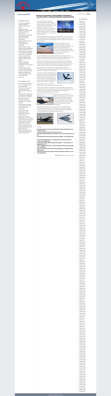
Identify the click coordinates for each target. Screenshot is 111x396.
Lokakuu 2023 (82, 77)
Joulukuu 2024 (82, 54)
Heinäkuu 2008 (82, 363)
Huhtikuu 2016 (82, 227)
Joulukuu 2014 (82, 253)
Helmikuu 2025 (82, 51)
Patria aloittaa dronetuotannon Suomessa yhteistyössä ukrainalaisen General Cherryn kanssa (25, 25)
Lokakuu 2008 (82, 361)
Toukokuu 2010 (82, 339)
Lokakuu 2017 (82, 197)
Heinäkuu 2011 (82, 321)
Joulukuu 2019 (82, 154)
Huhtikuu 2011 (82, 326)
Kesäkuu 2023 (82, 84)
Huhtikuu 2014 (82, 266)
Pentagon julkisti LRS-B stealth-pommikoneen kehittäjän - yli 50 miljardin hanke (55, 136)
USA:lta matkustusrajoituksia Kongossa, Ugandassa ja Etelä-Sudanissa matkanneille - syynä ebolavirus (25, 58)
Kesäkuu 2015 (82, 243)
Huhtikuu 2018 (82, 187)
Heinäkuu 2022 (82, 102)
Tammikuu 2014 (82, 271)
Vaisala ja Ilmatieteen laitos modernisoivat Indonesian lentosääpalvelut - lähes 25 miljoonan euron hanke (26, 64)
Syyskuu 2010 (82, 336)
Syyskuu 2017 (82, 198)
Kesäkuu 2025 (82, 44)
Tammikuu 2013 (82, 291)
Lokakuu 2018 (82, 177)
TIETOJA (67, 10)
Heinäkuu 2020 (82, 142)
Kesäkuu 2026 (82, 24)
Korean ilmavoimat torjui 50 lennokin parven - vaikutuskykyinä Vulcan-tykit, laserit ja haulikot (25, 85)
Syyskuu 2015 (82, 238)
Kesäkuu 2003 (82, 391)
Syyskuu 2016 (82, 218)
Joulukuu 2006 (82, 374)
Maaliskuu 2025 (82, 49)
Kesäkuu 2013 (82, 283)
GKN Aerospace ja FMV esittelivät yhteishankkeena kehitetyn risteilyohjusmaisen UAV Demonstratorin (25, 37)
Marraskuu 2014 (82, 255)
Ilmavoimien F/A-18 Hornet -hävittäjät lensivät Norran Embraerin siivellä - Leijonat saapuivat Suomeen (25, 118)
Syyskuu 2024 (82, 59)
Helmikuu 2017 (82, 210)
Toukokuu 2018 (82, 185)
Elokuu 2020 (81, 140)
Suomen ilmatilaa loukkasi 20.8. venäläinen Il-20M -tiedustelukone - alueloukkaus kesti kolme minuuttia (25, 69)
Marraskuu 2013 (82, 275)
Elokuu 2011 (81, 319)
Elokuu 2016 (81, 220)
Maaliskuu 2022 (82, 109)
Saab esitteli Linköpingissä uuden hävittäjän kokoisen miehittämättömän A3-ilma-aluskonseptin (25, 43)
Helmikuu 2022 (82, 110)
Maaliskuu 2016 (82, 228)
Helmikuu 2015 (82, 250)
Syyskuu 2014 (82, 258)
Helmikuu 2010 (82, 343)
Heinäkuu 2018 (82, 182)
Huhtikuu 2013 (82, 286)
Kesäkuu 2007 (82, 371)
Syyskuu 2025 (82, 39)
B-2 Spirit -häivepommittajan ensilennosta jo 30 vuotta (49, 132)
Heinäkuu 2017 (82, 202)
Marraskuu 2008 (82, 359)
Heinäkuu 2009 (82, 353)
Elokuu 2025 (81, 41)
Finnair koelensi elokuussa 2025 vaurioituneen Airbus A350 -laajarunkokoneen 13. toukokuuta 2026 (25, 90)
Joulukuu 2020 (82, 134)
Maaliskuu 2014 (82, 268)
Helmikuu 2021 (82, 130)
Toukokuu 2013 (82, 285)
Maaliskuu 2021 (82, 129)
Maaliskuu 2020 (82, 149)
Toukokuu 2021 (82, 125)
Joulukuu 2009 (82, 346)
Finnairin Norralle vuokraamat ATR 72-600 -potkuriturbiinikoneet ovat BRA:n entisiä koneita (25, 127)
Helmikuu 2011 (82, 329)
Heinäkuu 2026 (82, 22)
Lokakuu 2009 (82, 349)
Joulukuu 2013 (82, 273)
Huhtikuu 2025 (82, 47)
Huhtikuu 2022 (82, 107)
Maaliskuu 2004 (82, 379)
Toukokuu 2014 (82, 265)
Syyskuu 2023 (82, 79)
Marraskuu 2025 (82, 36)
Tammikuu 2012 (82, 311)
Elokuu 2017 (81, 200)
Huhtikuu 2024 (82, 67)
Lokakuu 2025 (82, 37)
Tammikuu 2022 (82, 112)
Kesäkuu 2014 (82, 263)
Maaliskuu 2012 (82, 308)
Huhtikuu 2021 (82, 127)
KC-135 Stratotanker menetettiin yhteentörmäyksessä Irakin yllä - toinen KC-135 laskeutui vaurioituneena (24, 106)
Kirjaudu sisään (58, 155)
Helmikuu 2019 (82, 170)
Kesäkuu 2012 (82, 303)
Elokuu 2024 (81, 61)
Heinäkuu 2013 (82, 281)
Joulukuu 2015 (82, 233)
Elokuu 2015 (81, 240)
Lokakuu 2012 (82, 296)
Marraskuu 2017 (82, 195)
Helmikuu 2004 (82, 381)
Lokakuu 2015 (82, 236)
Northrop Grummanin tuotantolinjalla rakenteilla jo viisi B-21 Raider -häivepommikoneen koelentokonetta (55, 16)
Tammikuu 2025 (82, 52)
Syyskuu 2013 (82, 278)
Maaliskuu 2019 (82, 168)
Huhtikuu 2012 (82, 306)
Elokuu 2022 (81, 100)
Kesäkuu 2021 (82, 124)
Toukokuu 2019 (82, 165)
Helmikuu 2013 (82, 290)
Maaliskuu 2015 (82, 248)
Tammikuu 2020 (82, 152)
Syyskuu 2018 (82, 178)
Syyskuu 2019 (82, 159)
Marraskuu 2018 (82, 175)
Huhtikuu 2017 (82, 207)
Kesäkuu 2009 (82, 354)
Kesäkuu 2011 (82, 323)
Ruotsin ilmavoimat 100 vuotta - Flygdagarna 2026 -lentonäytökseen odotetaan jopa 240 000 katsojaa (26, 48)
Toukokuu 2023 (82, 86)
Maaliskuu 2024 (82, 69)
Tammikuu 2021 (82, 132)
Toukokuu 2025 (82, 46)
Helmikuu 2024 (82, 71)
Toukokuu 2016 (82, 225)
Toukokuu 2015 (82, 245)
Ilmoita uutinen (21, 77)
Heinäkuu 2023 (82, 82)
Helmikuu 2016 (82, 230)
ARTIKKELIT (56, 10)
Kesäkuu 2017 (82, 203)
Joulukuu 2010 (82, 333)
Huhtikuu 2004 (82, 378)
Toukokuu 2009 (82, 356)
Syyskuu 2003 (82, 387)
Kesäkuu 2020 (82, 144)
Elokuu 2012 (81, 300)
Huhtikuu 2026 (82, 27)
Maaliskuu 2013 (82, 288)
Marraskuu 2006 (82, 376)
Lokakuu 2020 (82, 137)
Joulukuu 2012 (82, 293)
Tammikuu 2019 (82, 172)
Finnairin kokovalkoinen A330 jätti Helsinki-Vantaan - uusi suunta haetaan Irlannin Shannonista (25, 122)
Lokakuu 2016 (82, 217)
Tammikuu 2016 (82, 231)
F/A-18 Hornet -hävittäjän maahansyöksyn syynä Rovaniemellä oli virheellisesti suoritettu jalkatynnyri (24, 112)
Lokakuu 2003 (82, 386)
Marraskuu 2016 (82, 215)
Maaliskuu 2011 (82, 328)
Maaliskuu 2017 (82, 208)
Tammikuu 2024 (82, 72)
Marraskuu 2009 (82, 348)
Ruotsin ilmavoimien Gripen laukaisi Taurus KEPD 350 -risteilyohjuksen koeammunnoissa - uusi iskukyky (25, 53)
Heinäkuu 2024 (82, 62)
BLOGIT (62, 10)
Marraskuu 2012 (82, 295)
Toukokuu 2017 (82, 205)
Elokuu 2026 (81, 21)
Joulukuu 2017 (82, 193)
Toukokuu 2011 (82, 324)
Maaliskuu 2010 (82, 341)
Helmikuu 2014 (82, 270)
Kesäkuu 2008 (82, 364)
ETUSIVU (44, 10)
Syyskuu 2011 (82, 318)
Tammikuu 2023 (82, 92)
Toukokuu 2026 (82, 26)
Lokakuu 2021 (82, 117)
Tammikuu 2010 (82, 344)
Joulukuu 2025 (82, 34)
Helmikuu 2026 (82, 31)
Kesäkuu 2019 (82, 163)
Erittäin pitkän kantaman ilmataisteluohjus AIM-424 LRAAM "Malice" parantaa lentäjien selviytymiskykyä (25, 31)
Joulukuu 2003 (82, 383)
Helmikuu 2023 (82, 90)
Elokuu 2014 (81, 260)
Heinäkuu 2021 (82, 122)
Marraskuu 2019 (82, 155)
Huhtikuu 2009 (82, 358)
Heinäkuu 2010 (82, 338)
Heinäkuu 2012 (82, 301)
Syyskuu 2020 (82, 139)
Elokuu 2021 (81, 120)
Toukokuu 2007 (82, 372)
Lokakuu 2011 (82, 316)
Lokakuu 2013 (82, 276)
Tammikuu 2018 (82, 192)
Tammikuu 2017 (82, 212)
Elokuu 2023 (81, 81)
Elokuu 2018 (81, 180)
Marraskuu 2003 (82, 384)
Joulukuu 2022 (82, 94)
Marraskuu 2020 (82, 135)
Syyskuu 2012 (82, 298)
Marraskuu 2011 (82, 314)
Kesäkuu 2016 (82, 223)
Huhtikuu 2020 (82, 147)
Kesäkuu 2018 (82, 183)
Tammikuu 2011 (82, 331)
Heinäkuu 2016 (82, 222)
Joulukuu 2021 (82, 114)
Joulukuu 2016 (82, 213)
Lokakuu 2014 (82, 256)
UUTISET (49, 10)
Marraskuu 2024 (82, 56)
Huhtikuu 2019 (82, 167)
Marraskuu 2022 (82, 95)
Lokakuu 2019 (82, 157)
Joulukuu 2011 (82, 313)
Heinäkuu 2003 (82, 389)
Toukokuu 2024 (82, 66)
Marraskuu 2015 (82, 235)
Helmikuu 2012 (82, 309)
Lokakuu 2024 (82, 57)
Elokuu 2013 (81, 280)
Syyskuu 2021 (82, 119)
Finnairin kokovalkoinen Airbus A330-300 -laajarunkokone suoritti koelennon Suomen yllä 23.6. (25, 131)
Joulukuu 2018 (82, 173)
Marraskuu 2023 (82, 76)
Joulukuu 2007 (82, 366)
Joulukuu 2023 (82, 74)
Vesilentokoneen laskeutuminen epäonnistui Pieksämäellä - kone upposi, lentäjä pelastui (25, 74)
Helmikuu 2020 (82, 150)
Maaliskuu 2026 (82, 29)
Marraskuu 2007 (82, 368)
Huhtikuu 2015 (82, 246)
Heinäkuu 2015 (82, 241)
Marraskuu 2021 (82, 115)
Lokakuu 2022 (82, 97)
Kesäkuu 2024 (82, 64)
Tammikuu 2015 (82, 251)
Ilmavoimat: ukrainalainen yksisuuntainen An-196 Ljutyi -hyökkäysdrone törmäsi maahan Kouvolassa (24, 100)
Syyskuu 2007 (82, 369)
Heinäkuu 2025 (82, 42)
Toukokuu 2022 (82, 105)
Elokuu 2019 (81, 160)
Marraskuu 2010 (82, 334)
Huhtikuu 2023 (82, 87)
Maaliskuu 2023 (82, 89)
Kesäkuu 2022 (82, 104)
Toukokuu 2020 (82, 145)
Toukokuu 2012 (82, 304)
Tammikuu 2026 (82, 32)
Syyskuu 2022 (82, 99)
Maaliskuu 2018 (82, 188)
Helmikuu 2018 (82, 190)
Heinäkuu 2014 (82, 261)
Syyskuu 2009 (82, 351)
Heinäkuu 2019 (82, 162)
